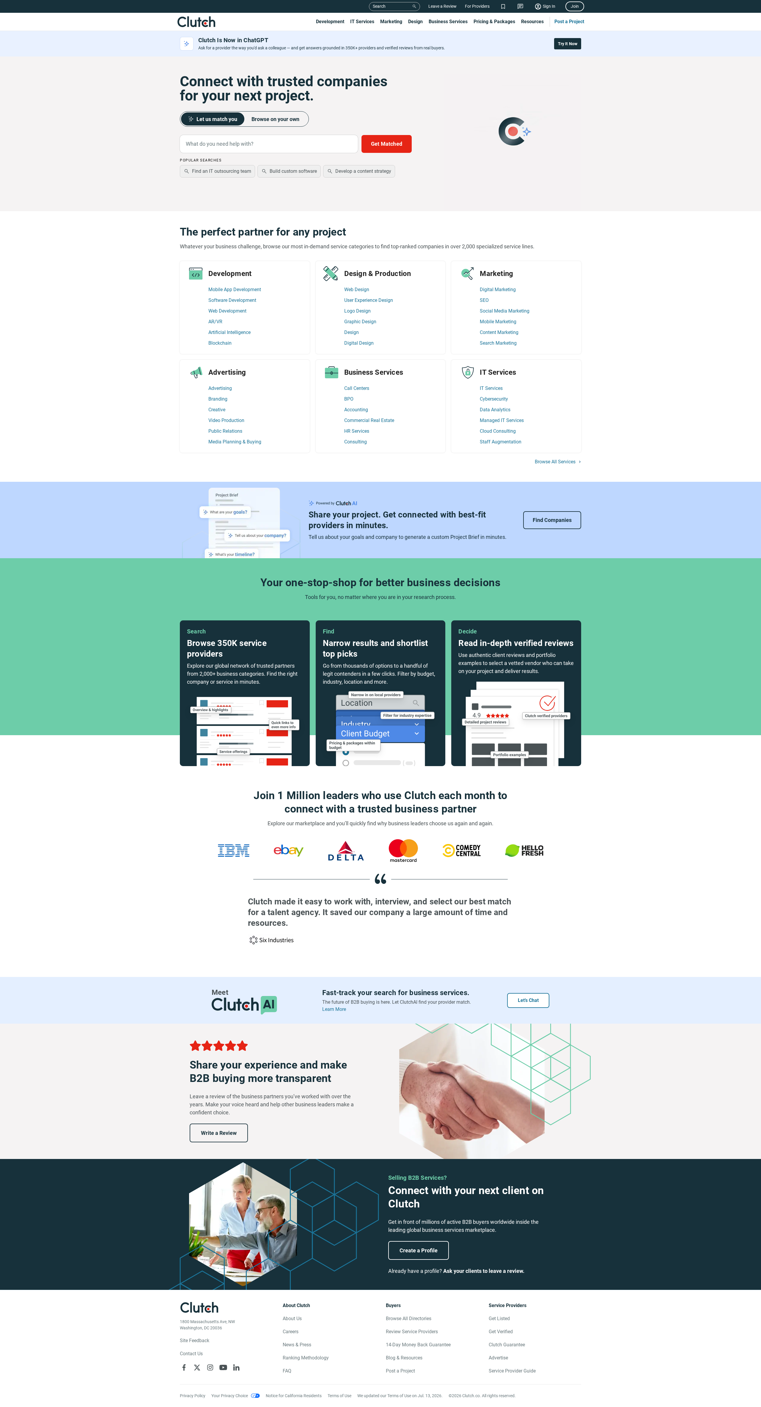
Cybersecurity (494, 399)
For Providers (477, 6)
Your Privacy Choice (229, 1395)
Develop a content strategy (363, 171)
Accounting (356, 409)
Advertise (498, 1358)
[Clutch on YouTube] (223, 1367)
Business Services (448, 21)
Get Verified (501, 1331)
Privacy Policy (192, 1395)
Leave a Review (442, 6)
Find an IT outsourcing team (221, 171)
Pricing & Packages (494, 21)
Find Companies (552, 520)
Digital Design (359, 343)
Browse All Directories (408, 1318)
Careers (290, 1331)
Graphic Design (360, 321)
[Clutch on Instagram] (210, 1367)
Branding (217, 399)
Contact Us (191, 1353)
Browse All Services (555, 462)
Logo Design (357, 311)
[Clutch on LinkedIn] (236, 1367)
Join (575, 6)
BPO (348, 399)
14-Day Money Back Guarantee (418, 1345)
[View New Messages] (520, 6)
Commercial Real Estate (369, 420)
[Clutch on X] (197, 1367)
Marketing (391, 21)
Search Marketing (498, 343)
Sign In (549, 6)
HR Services (356, 431)
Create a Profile (419, 1250)
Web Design (356, 289)
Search (379, 6)
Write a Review (219, 1133)
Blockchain (220, 343)
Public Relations (225, 431)
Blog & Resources (404, 1358)
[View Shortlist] (503, 6)
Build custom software (293, 171)
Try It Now (568, 43)
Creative (216, 409)
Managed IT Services (502, 420)
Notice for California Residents (294, 1395)
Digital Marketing (498, 289)
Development (330, 21)
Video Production (226, 420)
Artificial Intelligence (229, 332)
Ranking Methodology (306, 1358)
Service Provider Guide (512, 1371)
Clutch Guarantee (507, 1345)
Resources (532, 21)
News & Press (297, 1345)
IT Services (362, 21)
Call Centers (356, 388)
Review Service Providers (412, 1331)
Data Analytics (495, 409)
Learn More (334, 1009)
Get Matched (386, 144)
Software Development (232, 300)
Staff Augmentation (500, 442)
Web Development (227, 311)
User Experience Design (368, 300)
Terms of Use (339, 1395)
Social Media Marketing (504, 311)
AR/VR (215, 321)
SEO (484, 300)
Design (415, 21)
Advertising (220, 388)
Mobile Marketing (498, 321)
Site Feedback (194, 1340)
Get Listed (499, 1318)
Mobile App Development (234, 289)
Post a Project (569, 21)
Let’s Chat (528, 1000)
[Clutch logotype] (196, 21)
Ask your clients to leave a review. (483, 1271)
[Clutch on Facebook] (184, 1367)
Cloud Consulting (498, 431)
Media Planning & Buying (234, 442)
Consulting (355, 442)
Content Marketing (499, 332)
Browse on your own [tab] (275, 119)
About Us (292, 1318)
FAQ (287, 1371)
